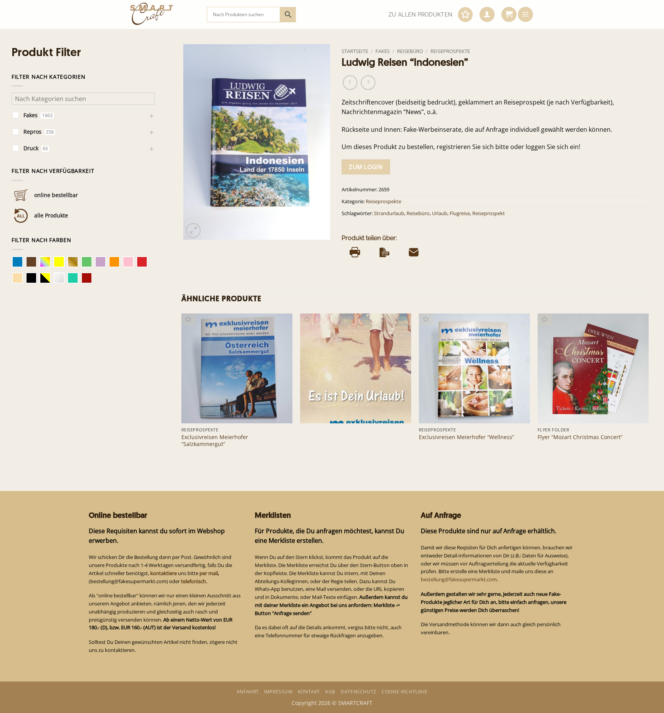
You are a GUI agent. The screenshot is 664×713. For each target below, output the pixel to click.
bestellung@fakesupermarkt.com (459, 579)
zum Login (365, 167)
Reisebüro (410, 51)
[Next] (648, 388)
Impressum (278, 691)
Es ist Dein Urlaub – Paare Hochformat (354, 411)
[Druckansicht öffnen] (354, 252)
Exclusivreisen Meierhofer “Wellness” (466, 437)
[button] (487, 14)
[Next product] (350, 82)
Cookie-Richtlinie (404, 691)
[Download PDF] (384, 252)
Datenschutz (358, 691)
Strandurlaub (389, 213)
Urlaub (439, 213)
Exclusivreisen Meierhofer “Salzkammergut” (214, 441)
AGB (330, 691)
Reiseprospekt (488, 213)
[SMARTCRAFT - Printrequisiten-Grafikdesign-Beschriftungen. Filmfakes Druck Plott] (162, 14)
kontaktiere (163, 573)
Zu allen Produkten (420, 15)
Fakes (382, 51)
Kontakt (309, 691)
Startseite (355, 51)
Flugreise (460, 213)
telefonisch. (194, 581)
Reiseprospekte (450, 51)
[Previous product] (368, 82)
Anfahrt (248, 691)
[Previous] (182, 388)
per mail (208, 573)
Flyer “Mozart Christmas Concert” (580, 437)
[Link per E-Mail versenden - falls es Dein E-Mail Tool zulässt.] (413, 252)
